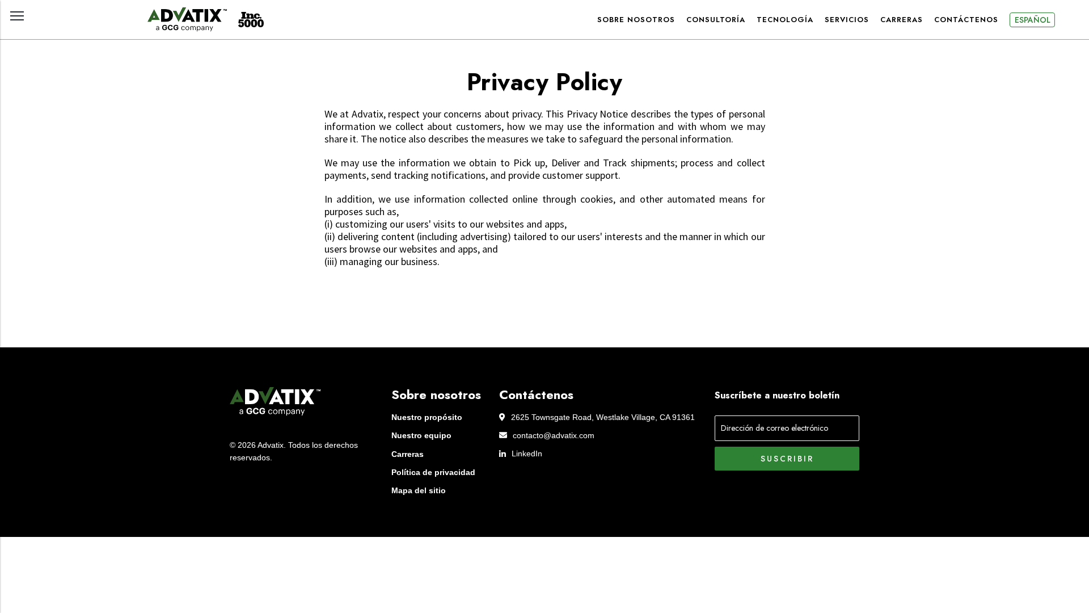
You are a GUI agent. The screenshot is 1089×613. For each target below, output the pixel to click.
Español (1032, 20)
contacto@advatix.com (553, 435)
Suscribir (787, 458)
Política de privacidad (433, 472)
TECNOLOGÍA (785, 19)
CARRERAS (901, 19)
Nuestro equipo (421, 435)
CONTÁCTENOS (966, 19)
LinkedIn (527, 453)
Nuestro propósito (426, 417)
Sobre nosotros (636, 19)
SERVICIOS (847, 19)
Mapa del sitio (418, 490)
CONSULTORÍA (715, 19)
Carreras (407, 454)
